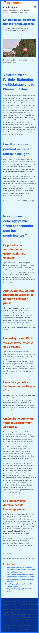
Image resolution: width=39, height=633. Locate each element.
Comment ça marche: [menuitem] (27, 602)
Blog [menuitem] (4, 617)
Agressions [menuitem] (23, 604)
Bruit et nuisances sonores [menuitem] (11, 607)
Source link (7, 553)
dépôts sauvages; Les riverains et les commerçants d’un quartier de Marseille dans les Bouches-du (21, 569)
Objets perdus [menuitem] (32, 609)
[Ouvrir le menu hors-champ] (35, 7)
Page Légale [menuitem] (15, 602)
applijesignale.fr (12, 7)
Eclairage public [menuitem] (14, 617)
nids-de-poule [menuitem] (25, 617)
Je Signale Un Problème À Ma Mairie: (14, 30)
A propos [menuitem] (6, 602)
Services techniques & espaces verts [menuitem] (14, 609)
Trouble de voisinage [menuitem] (9, 612)
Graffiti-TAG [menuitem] (22, 612)
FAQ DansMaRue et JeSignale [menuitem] (12, 620)
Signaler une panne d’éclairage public (16, 322)
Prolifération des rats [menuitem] (10, 604)
